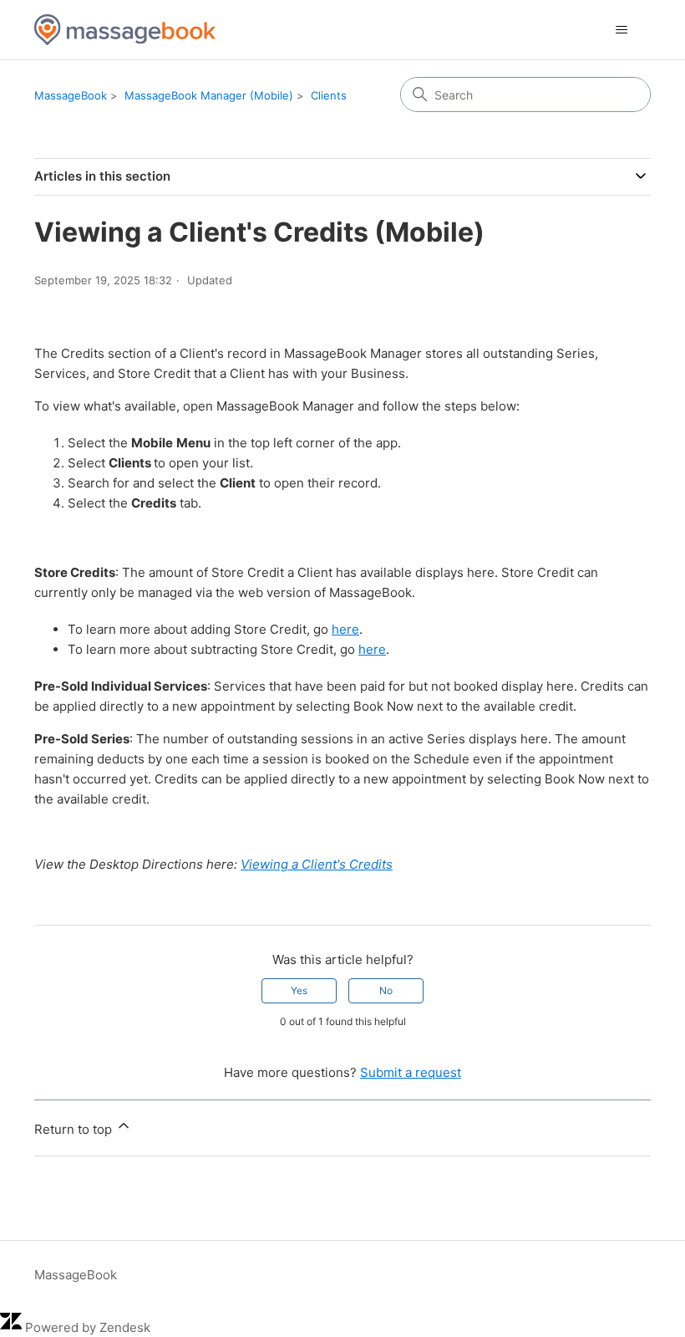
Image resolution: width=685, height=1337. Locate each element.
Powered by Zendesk (87, 1327)
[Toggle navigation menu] (621, 30)
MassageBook (70, 95)
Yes (299, 990)
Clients (329, 95)
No (386, 990)
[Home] (125, 29)
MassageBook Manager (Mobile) (208, 95)
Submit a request (410, 1072)
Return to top (74, 1129)
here (345, 629)
